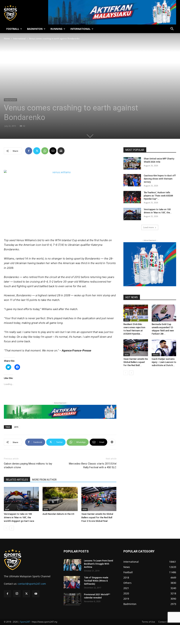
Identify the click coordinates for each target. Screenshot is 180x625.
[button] (172, 29)
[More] (112, 442)
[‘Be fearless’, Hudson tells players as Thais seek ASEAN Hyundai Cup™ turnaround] (132, 197)
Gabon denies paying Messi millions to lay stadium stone (28, 465)
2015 (16, 427)
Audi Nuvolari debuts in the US (58, 514)
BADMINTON (35, 28)
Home (7, 38)
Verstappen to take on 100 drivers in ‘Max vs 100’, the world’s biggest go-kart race (19, 517)
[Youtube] (35, 593)
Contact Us (163, 621)
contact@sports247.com (32, 583)
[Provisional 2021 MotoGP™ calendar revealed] (72, 599)
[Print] (61, 150)
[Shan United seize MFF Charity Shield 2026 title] (132, 163)
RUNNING (56, 28)
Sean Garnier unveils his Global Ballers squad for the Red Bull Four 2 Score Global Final (97, 517)
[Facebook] (28, 150)
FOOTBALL (12, 28)
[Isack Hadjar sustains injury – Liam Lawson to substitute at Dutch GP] (164, 347)
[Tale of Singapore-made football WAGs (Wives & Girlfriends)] (72, 582)
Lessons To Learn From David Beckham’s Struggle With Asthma (98, 563)
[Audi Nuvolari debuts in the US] (60, 499)
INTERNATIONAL (80, 28)
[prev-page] (6, 528)
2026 (46, 509)
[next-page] (11, 528)
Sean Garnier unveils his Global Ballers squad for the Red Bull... (135, 362)
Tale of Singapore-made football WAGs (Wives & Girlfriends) (96, 580)
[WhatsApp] (44, 150)
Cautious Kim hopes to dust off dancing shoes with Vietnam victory (160, 178)
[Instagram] (16, 593)
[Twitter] (36, 150)
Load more (148, 227)
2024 (7, 509)
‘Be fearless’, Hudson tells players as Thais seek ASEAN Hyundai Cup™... (158, 195)
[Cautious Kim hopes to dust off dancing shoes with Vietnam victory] (132, 180)
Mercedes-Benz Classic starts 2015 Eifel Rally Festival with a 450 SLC (92, 465)
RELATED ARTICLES (17, 479)
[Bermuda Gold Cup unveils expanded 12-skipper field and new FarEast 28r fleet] (164, 313)
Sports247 (25, 621)
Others (156, 354)
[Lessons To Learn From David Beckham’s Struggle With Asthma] (72, 565)
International (19, 38)
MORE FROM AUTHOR (44, 479)
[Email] (52, 150)
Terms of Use (148, 621)
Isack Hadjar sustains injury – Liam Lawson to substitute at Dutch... (164, 362)
